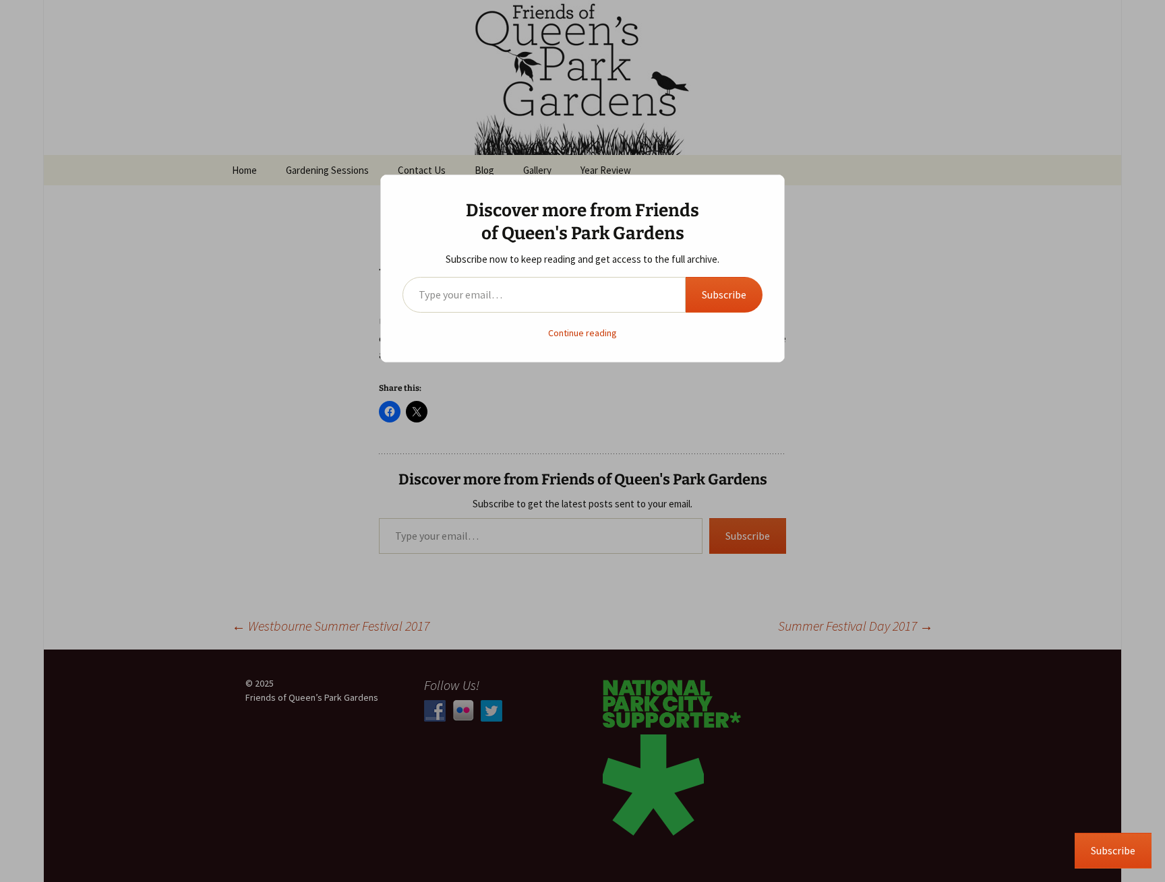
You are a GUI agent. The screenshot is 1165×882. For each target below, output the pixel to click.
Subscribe (724, 294)
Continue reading (582, 333)
